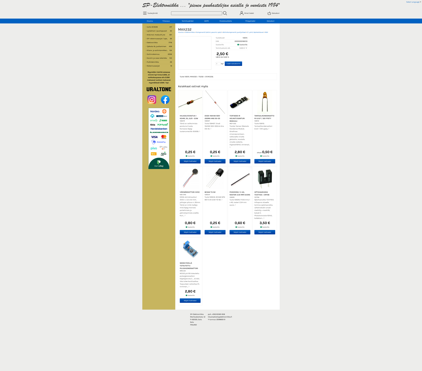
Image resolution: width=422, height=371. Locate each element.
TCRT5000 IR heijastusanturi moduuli (237, 118)
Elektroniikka (190, 32)
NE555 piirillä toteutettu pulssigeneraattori (189, 265)
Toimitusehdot (188, 21)
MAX (266, 32)
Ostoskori (271, 21)
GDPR (206, 21)
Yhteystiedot (250, 21)
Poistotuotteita (226, 21)
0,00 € (242, 48)
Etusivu (150, 21)
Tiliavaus (166, 21)
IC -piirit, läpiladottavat (255, 32)
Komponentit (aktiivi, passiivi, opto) (208, 32)
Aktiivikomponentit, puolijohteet (234, 32)
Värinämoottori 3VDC (190, 192)
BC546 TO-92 (210, 192)
